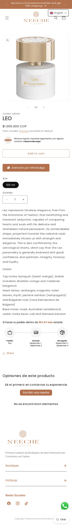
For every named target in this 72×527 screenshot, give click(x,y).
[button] (7, 18)
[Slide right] (44, 107)
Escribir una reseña (36, 393)
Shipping (23, 131)
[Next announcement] (65, 4)
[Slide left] (28, 107)
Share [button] (10, 353)
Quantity (8, 192)
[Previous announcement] (6, 4)
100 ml (10, 185)
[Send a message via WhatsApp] (64, 505)
